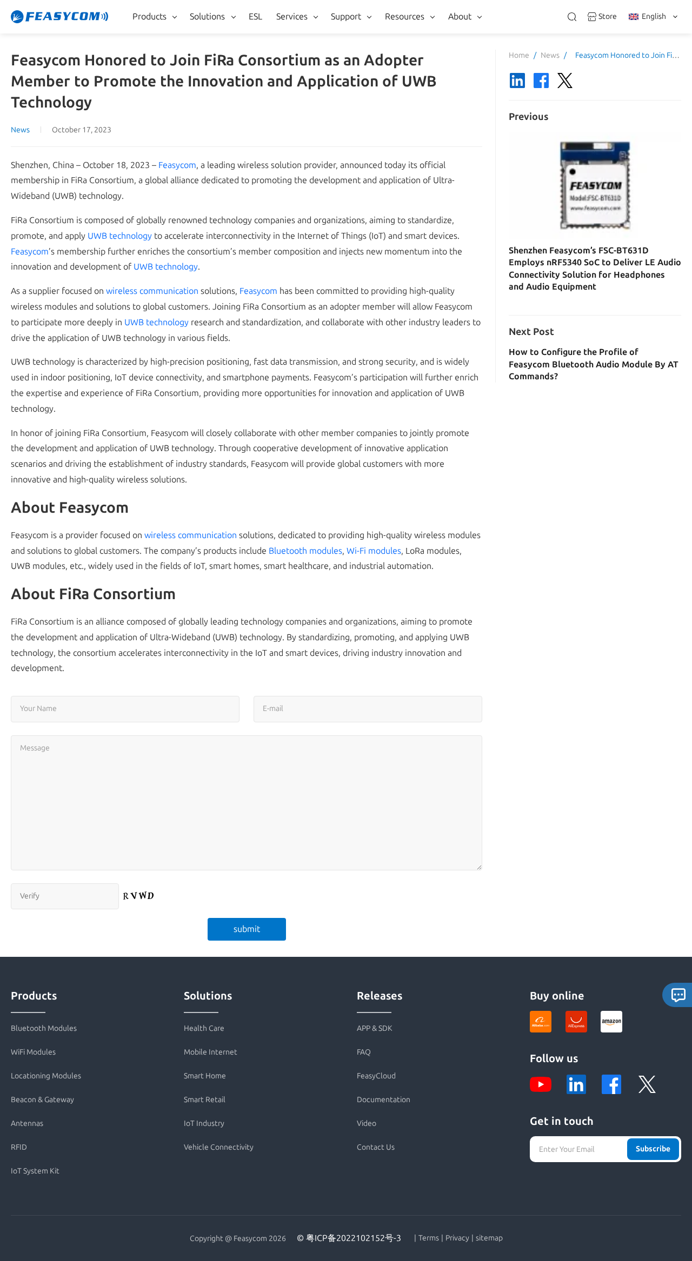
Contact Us (376, 1147)
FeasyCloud (376, 1076)
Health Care (204, 1028)
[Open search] (572, 16)
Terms (428, 1238)
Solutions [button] (207, 16)
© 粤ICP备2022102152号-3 (349, 1238)
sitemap (489, 1238)
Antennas (27, 1123)
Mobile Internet (210, 1052)
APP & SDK (374, 1028)
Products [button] (149, 16)
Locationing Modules (46, 1076)
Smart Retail (204, 1099)
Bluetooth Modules (44, 1028)
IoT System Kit (35, 1171)
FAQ (364, 1052)
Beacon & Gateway (42, 1099)
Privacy (457, 1238)
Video (366, 1123)
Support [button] (346, 16)
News (20, 130)
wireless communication (152, 291)
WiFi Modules (33, 1052)
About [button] (459, 16)
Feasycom (177, 165)
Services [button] (292, 16)
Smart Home (205, 1076)
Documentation (383, 1099)
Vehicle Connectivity (219, 1147)
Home (519, 55)
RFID (19, 1147)
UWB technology (120, 236)
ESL (255, 16)
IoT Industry (204, 1123)
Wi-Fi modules (374, 551)
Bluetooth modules (305, 551)
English (654, 16)
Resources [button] (404, 16)
